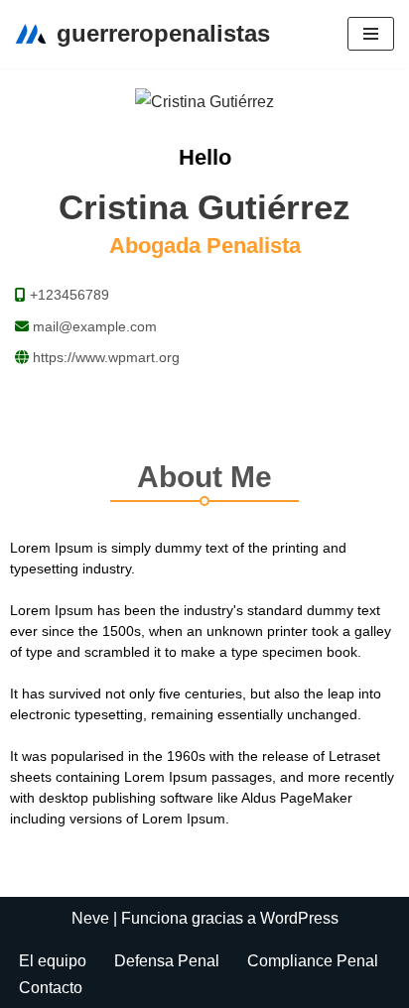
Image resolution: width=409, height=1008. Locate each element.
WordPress (299, 918)
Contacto (50, 987)
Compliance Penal (312, 960)
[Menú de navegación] (370, 34)
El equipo (52, 960)
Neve (90, 918)
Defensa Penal (166, 960)
